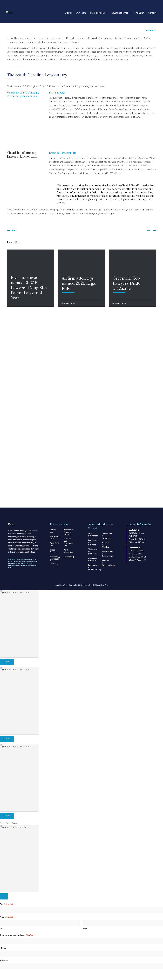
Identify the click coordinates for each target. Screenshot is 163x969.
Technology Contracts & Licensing (55, 559)
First (2, 928)
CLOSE (7, 662)
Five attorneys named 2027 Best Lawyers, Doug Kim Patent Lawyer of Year (29, 264)
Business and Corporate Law (68, 542)
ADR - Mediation (68, 551)
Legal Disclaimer (61, 585)
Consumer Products (92, 559)
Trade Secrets (53, 550)
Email (6, 904)
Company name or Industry (16, 935)
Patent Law (53, 530)
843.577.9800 (140, 560)
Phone (3, 948)
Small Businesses (93, 534)
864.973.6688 (140, 542)
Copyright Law (54, 544)
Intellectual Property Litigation (68, 531)
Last (85, 928)
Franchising (69, 556)
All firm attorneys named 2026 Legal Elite (79, 259)
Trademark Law (55, 537)
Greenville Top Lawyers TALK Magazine (126, 259)
